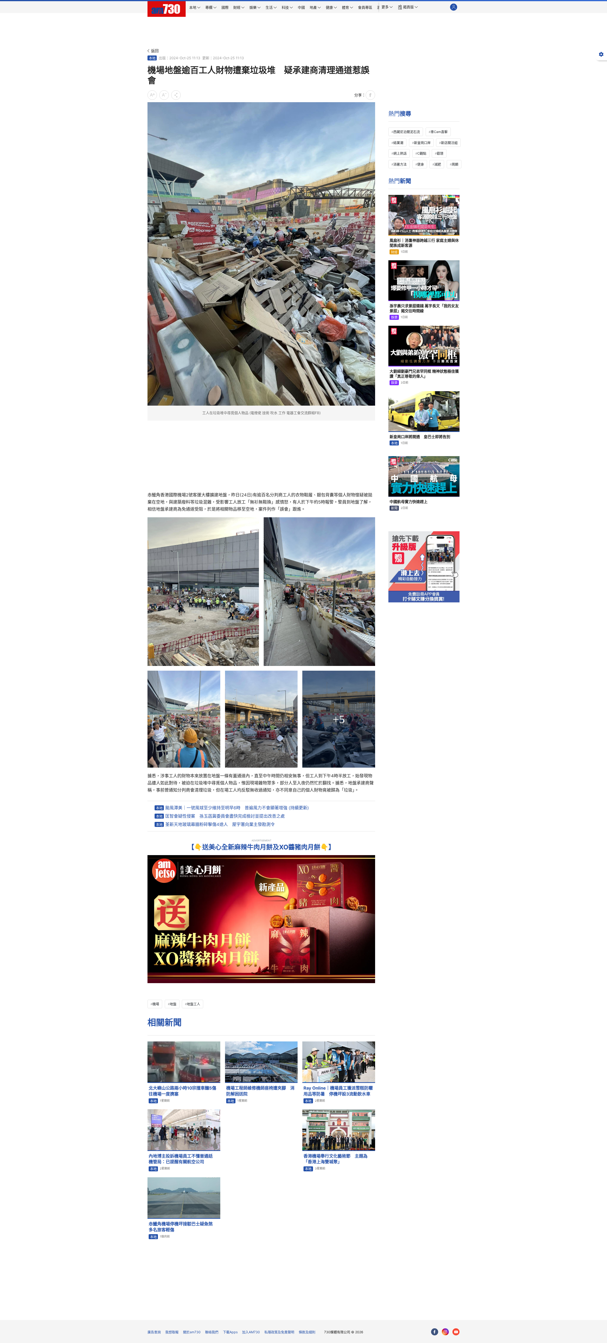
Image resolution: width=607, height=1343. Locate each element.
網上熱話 (400, 153)
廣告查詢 (154, 1332)
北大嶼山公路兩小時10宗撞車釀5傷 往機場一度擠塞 (184, 1091)
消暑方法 (400, 164)
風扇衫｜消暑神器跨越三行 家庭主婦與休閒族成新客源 (424, 243)
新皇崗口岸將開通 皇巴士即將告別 (420, 436)
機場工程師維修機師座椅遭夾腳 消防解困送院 (260, 1091)
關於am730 (192, 1332)
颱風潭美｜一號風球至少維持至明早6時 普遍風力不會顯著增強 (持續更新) (237, 807)
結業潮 (398, 143)
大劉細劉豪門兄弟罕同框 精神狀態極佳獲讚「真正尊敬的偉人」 (424, 374)
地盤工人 (193, 1004)
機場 (155, 1004)
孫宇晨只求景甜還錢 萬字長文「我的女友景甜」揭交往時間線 (424, 308)
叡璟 (440, 153)
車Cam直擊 (439, 132)
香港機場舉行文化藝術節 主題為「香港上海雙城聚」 (336, 1159)
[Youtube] (456, 1331)
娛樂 (394, 317)
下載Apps (230, 1332)
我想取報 (172, 1332)
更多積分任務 (328, 1313)
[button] (387, 7)
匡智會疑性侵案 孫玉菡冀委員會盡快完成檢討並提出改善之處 (225, 816)
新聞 (394, 508)
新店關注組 (449, 143)
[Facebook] (434, 1331)
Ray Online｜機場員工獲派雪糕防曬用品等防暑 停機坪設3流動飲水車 (338, 1091)
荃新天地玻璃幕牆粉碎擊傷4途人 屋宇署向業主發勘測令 (220, 824)
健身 (420, 164)
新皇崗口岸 (422, 143)
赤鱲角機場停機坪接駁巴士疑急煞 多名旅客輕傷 (183, 1226)
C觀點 (421, 153)
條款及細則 (307, 1332)
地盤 (173, 1004)
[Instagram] (445, 1331)
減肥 (437, 164)
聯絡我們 (211, 1332)
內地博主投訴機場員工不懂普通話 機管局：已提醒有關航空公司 (183, 1159)
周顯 (455, 164)
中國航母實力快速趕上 (409, 501)
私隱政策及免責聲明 (279, 1332)
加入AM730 (251, 1332)
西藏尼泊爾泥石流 (406, 132)
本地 (152, 58)
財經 (394, 252)
